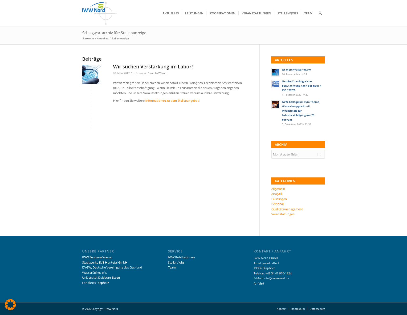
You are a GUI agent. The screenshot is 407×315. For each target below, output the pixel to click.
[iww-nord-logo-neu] (99, 13)
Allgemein (278, 189)
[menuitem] (170, 13)
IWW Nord (161, 73)
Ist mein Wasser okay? (296, 69)
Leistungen (279, 199)
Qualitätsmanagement (287, 209)
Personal (141, 73)
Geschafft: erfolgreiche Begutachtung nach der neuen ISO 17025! (301, 86)
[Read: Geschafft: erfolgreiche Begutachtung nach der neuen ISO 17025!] (275, 84)
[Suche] (320, 13)
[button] (10, 304)
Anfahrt (259, 283)
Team (172, 267)
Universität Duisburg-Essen (101, 277)
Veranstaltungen (283, 214)
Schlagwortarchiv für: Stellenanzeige (114, 32)
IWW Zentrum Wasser (97, 257)
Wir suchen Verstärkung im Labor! (153, 66)
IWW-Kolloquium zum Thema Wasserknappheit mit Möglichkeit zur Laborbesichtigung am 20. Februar (300, 110)
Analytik (277, 194)
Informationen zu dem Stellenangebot (172, 100)
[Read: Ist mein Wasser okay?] (275, 72)
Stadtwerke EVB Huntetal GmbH (104, 262)
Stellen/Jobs (176, 262)
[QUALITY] (91, 74)
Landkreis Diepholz (95, 283)
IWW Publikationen (181, 257)
